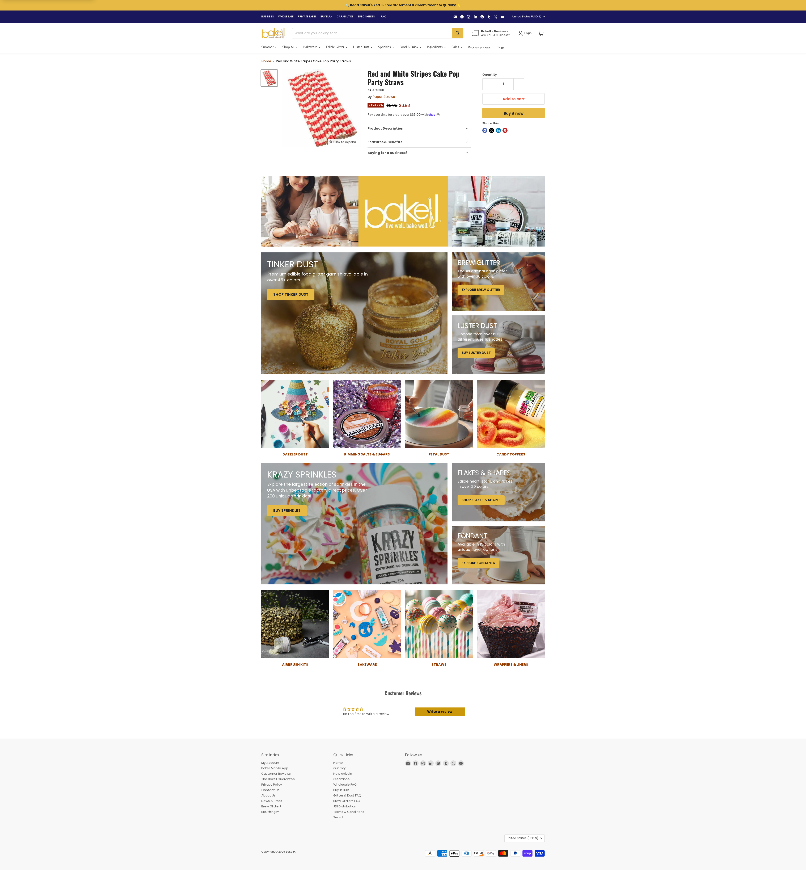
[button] (541, 33)
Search (338, 817)
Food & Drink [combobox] (409, 47)
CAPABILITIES (345, 16)
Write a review (440, 711)
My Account (270, 762)
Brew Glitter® (271, 806)
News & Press (271, 801)
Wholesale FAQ (345, 784)
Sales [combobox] (455, 47)
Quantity (489, 74)
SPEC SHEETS (366, 16)
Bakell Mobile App (274, 768)
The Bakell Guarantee (278, 779)
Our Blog (339, 768)
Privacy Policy (271, 784)
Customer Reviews (276, 773)
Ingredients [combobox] (435, 47)
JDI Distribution (344, 806)
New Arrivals (342, 773)
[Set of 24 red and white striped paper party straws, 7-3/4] (269, 78)
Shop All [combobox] (288, 47)
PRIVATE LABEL (307, 16)
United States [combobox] (526, 16)
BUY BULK (326, 16)
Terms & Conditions (348, 812)
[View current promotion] (403, 5)
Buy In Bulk (341, 790)
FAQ (383, 16)
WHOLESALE (286, 16)
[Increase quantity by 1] (519, 84)
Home (266, 61)
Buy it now (513, 113)
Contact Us (270, 790)
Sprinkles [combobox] (385, 47)
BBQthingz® (270, 812)
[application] (419, 128)
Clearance (341, 779)
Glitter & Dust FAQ (347, 795)
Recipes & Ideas (479, 47)
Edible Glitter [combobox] (335, 47)
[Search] (457, 33)
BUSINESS (267, 16)
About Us (268, 795)
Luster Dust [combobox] (361, 47)
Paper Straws (384, 96)
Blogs (500, 47)
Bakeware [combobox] (310, 47)
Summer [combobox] (267, 47)
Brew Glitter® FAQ (346, 801)
